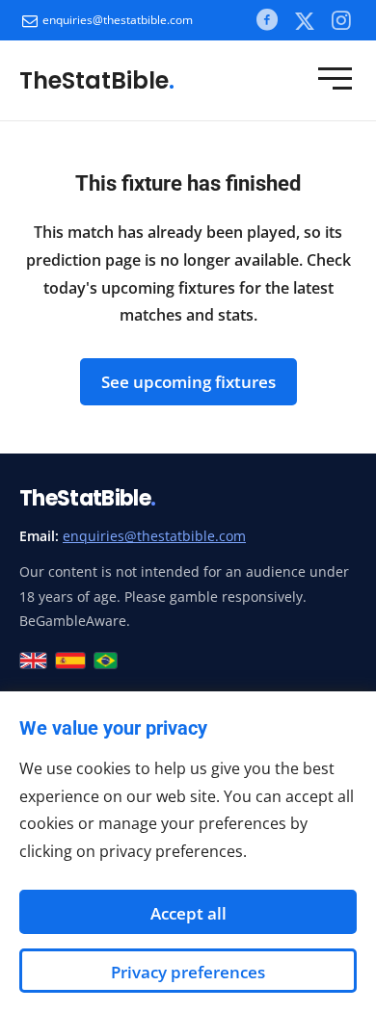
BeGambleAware (72, 620)
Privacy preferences (188, 972)
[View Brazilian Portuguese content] (106, 660)
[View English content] (33, 660)
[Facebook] (266, 19)
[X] (304, 20)
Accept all (188, 913)
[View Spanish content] (71, 660)
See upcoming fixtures (188, 382)
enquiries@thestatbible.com (117, 20)
